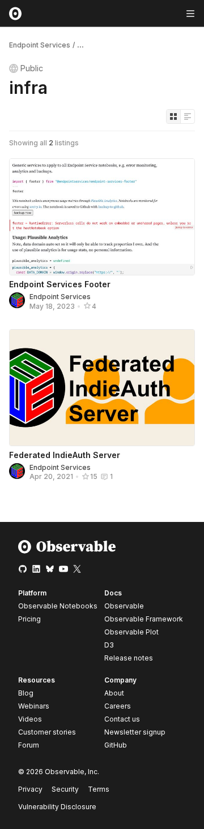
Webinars (33, 706)
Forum (28, 745)
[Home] (67, 551)
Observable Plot (131, 632)
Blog (25, 693)
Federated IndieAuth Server (64, 455)
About (114, 693)
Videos (30, 719)
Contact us (122, 719)
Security (65, 789)
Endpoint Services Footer (59, 284)
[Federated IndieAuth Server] (102, 387)
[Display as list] (187, 116)
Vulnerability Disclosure (57, 806)
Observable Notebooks (57, 606)
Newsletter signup (134, 732)
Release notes (128, 658)
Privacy (30, 789)
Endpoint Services (39, 45)
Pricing (29, 619)
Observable (124, 606)
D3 (109, 645)
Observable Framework (143, 619)
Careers (117, 706)
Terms (98, 789)
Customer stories (47, 732)
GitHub (115, 745)
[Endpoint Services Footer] (102, 216)
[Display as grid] (173, 116)
